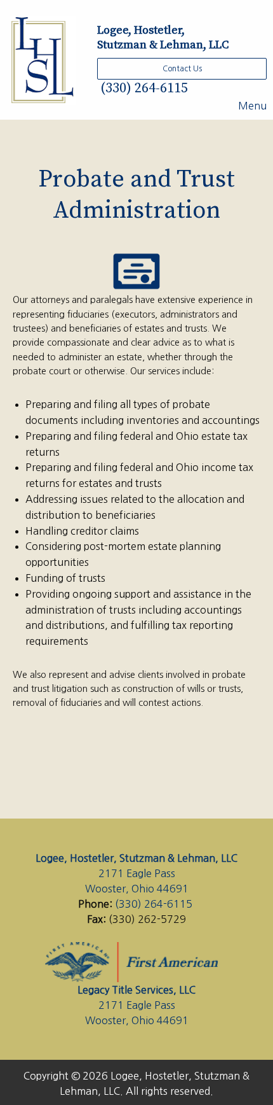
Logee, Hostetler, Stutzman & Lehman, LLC (136, 858)
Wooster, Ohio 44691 (137, 888)
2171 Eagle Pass (136, 873)
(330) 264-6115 (142, 88)
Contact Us (182, 69)
